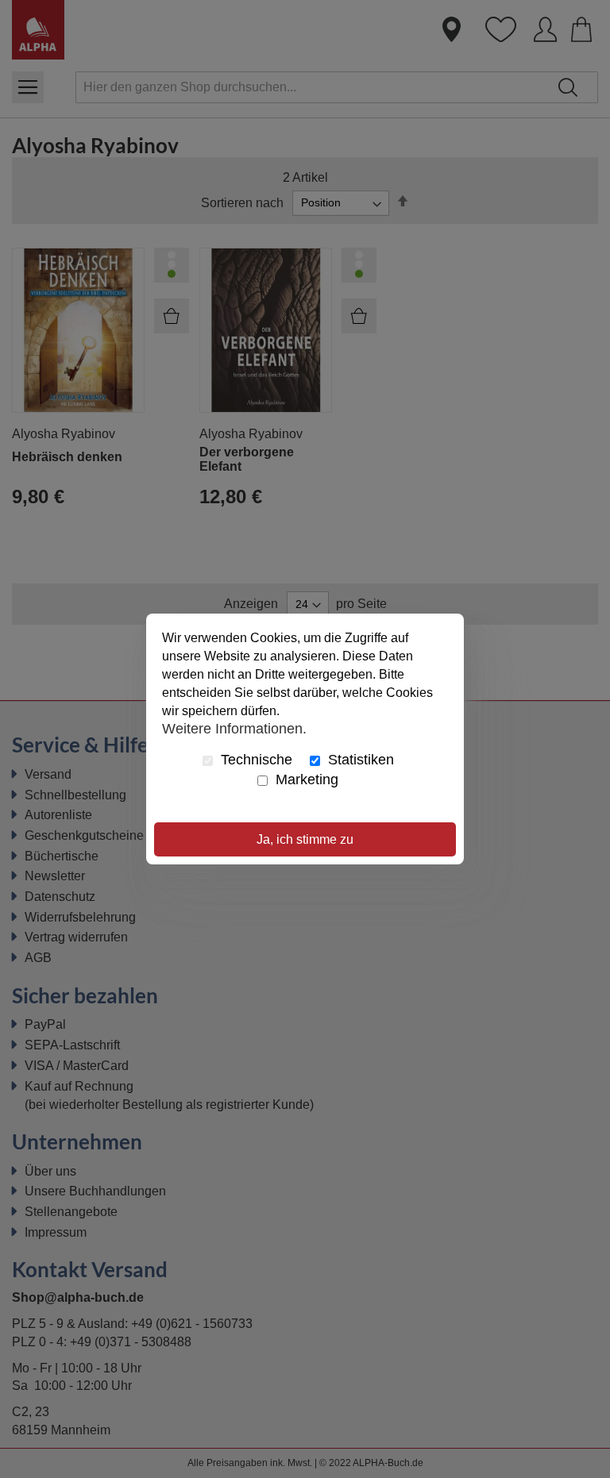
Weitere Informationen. (234, 728)
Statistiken (359, 760)
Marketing (305, 779)
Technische (254, 760)
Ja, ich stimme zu (305, 839)
